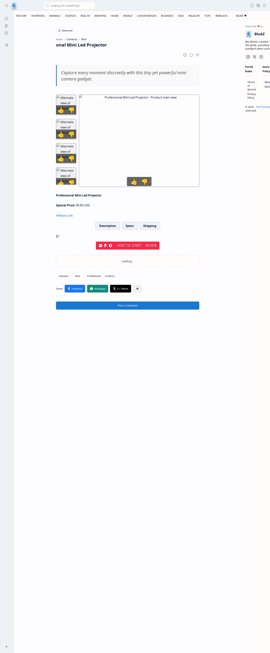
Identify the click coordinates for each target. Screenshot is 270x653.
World (127, 15)
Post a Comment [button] (128, 305)
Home (115, 15)
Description (107, 226)
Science (70, 15)
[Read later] (185, 55)
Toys (207, 15)
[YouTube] (261, 57)
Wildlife (194, 15)
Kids (181, 15)
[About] (6, 25)
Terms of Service (251, 85)
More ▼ (241, 15)
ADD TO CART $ (137, 245)
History (21, 15)
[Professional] (93, 276)
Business (167, 15)
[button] (6, 5)
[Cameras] (63, 276)
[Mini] (78, 276)
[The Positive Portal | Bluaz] (14, 5)
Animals (55, 15)
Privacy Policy (251, 95)
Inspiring (38, 15)
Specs (130, 226)
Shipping (149, 226)
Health (85, 15)
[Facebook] (248, 57)
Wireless (221, 15)
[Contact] (6, 33)
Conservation (146, 15)
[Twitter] (254, 57)
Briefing (100, 15)
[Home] (6, 18)
